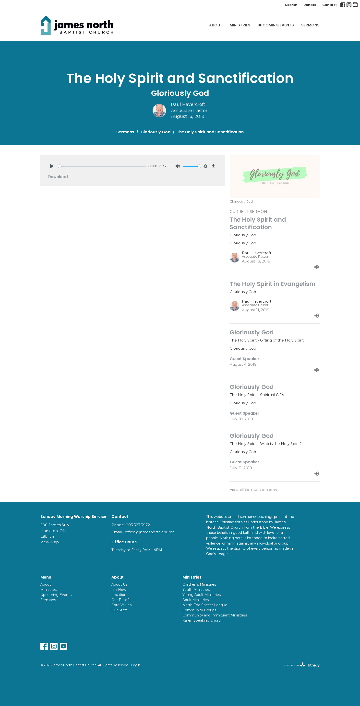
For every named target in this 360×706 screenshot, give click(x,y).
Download (58, 176)
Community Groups (199, 610)
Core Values (121, 605)
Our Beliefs (120, 600)
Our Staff (119, 610)
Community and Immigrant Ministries (214, 615)
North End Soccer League (204, 605)
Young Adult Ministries (201, 594)
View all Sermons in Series (253, 489)
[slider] (102, 166)
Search (291, 4)
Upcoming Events (276, 25)
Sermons (310, 25)
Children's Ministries (199, 584)
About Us (119, 584)
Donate (309, 4)
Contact (329, 4)
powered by (299, 669)
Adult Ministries (195, 600)
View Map (49, 542)
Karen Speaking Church (202, 620)
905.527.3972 (138, 525)
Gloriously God (155, 132)
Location (118, 594)
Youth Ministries (196, 589)
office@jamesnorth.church (150, 532)
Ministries (240, 25)
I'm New (118, 589)
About (215, 25)
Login (135, 665)
